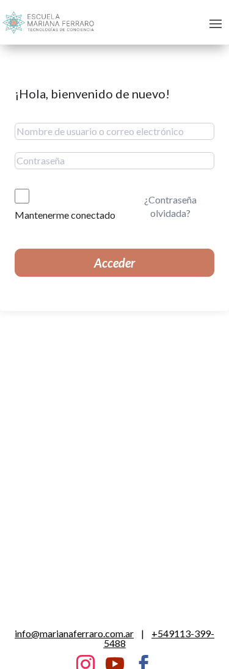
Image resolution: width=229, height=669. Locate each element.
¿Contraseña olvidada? (170, 206)
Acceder (114, 262)
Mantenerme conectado (65, 215)
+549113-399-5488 (159, 638)
